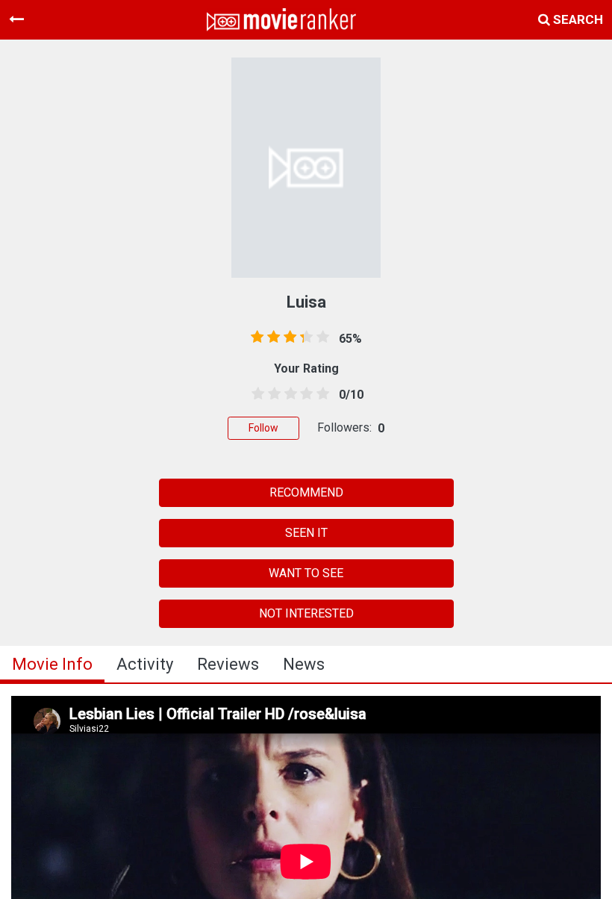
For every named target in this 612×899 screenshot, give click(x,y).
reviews (228, 664)
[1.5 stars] (271, 394)
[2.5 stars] (288, 394)
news (304, 664)
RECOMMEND (306, 492)
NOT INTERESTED (306, 613)
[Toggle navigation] (16, 19)
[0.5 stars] (255, 394)
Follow (263, 428)
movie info (52, 664)
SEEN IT (306, 533)
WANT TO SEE (306, 573)
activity (144, 664)
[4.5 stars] (320, 394)
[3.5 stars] (304, 394)
